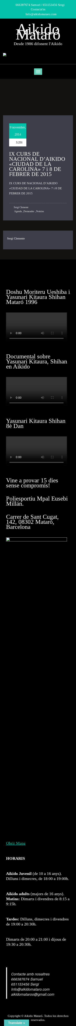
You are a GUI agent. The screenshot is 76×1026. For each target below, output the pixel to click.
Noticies (40, 211)
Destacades (29, 211)
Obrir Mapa (15, 843)
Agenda (18, 211)
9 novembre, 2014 (18, 131)
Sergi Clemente (20, 207)
